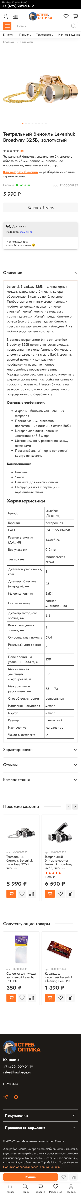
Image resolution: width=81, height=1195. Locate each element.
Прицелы (25, 35)
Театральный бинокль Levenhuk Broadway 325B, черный (19, 862)
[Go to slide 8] (46, 123)
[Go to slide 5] (36, 123)
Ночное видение (69, 35)
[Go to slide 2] (26, 123)
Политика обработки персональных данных (32, 1167)
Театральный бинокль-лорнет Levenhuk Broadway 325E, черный (58, 862)
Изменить (26, 232)
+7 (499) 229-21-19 (18, 1066)
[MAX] (16, 1098)
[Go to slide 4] (32, 123)
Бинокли (8, 35)
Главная (9, 42)
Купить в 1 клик (41, 207)
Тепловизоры (44, 35)
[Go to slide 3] (29, 123)
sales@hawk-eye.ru (17, 1072)
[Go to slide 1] (22, 123)
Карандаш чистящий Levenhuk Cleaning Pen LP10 (59, 977)
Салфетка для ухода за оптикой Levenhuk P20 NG (21, 977)
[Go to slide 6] (39, 123)
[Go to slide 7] (42, 123)
